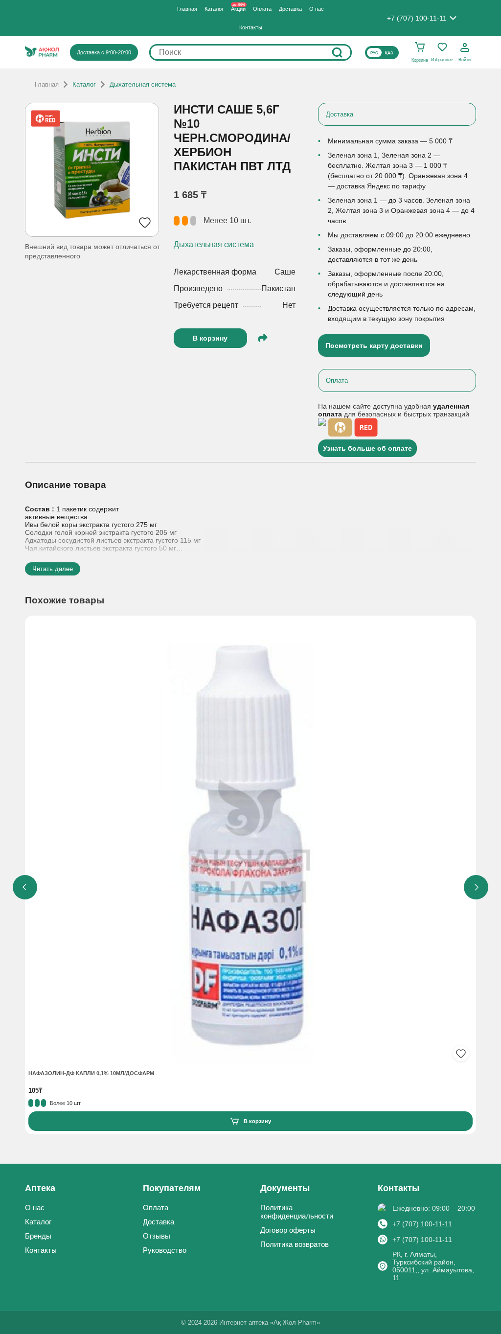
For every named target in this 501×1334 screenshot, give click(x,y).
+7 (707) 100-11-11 (422, 1224)
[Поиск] (337, 52)
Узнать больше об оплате (367, 448)
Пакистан (278, 288)
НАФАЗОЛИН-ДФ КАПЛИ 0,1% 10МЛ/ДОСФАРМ (91, 1073)
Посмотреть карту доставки (374, 345)
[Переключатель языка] (381, 52)
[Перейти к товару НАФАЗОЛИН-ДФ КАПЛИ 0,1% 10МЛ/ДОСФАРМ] (250, 842)
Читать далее (52, 569)
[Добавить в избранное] (461, 1053)
